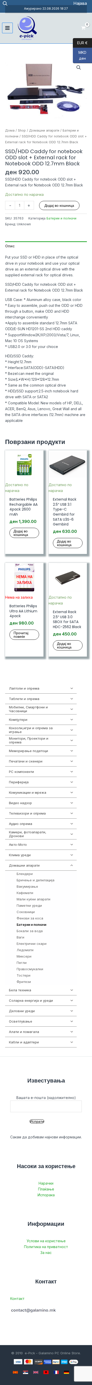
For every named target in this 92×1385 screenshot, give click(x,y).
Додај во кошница (59, 205)
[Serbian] (25, 1372)
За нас (46, 1252)
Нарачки (46, 1183)
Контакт (17, 1298)
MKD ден (79, 55)
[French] (56, 1372)
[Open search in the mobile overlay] (5, 3)
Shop (22, 130)
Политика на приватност (46, 1247)
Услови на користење (46, 1241)
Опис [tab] (10, 246)
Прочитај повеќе (21, 634)
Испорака (46, 1195)
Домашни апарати (44, 130)
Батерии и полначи (61, 218)
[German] (66, 1372)
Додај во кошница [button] (21, 533)
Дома (10, 130)
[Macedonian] (15, 1372)
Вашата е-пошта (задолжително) (46, 1097)
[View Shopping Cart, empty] (83, 28)
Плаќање (46, 1189)
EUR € (80, 42)
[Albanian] (46, 1372)
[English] (35, 1372)
